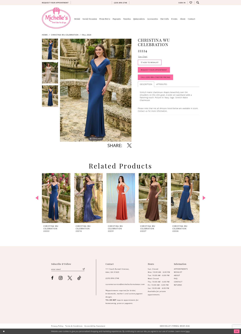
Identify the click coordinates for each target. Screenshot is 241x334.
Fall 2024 (86, 35)
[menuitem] (55, 2)
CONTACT (178, 282)
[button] (182, 2)
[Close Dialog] (4, 331)
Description (146, 84)
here (188, 331)
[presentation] (56, 198)
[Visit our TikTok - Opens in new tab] (79, 278)
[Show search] (197, 2)
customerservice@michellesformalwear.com (125, 284)
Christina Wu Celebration (65, 35)
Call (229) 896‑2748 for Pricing (155, 77)
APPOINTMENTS (181, 269)
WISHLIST (178, 272)
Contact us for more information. (152, 111)
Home (45, 35)
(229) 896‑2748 (112, 278)
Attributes (161, 84)
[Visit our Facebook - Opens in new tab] (52, 278)
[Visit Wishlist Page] (191, 2)
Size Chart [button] (142, 56)
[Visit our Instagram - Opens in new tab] (61, 278)
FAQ (175, 278)
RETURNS (178, 285)
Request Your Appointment (154, 70)
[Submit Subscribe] (84, 269)
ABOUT (177, 275)
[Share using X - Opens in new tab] (129, 145)
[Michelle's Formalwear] (56, 17)
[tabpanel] (50, 50)
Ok (236, 331)
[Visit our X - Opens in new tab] (70, 278)
